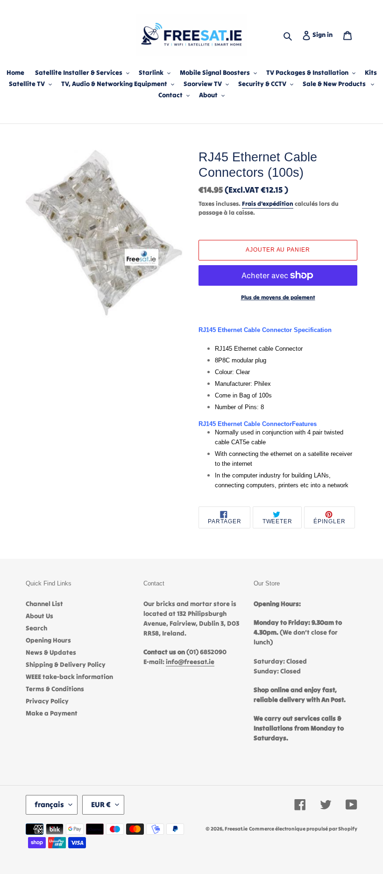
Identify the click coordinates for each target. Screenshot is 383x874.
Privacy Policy (47, 701)
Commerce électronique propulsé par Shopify (303, 828)
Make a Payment (52, 713)
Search (36, 628)
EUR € (101, 804)
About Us (39, 616)
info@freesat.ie (190, 661)
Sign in (324, 34)
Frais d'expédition (267, 204)
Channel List (44, 604)
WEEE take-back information (69, 676)
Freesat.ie (236, 828)
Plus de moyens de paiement (278, 297)
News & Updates (51, 652)
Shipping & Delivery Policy (66, 664)
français (49, 804)
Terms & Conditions (55, 689)
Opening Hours (48, 640)
